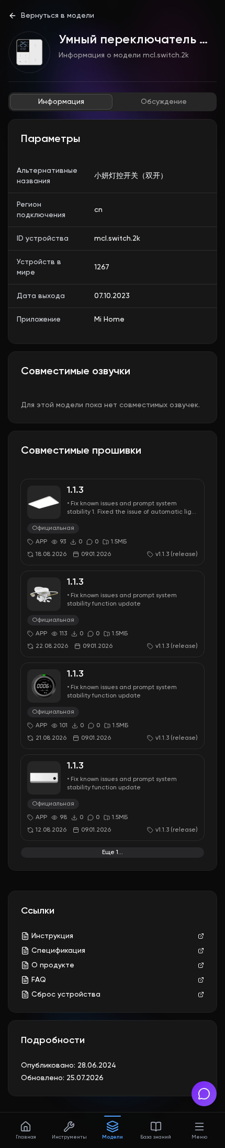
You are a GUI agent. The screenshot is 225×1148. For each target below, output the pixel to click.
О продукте (52, 965)
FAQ (38, 980)
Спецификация (58, 950)
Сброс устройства (65, 994)
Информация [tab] (61, 101)
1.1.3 (75, 490)
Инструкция (52, 936)
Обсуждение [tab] (164, 101)
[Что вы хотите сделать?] (204, 1093)
